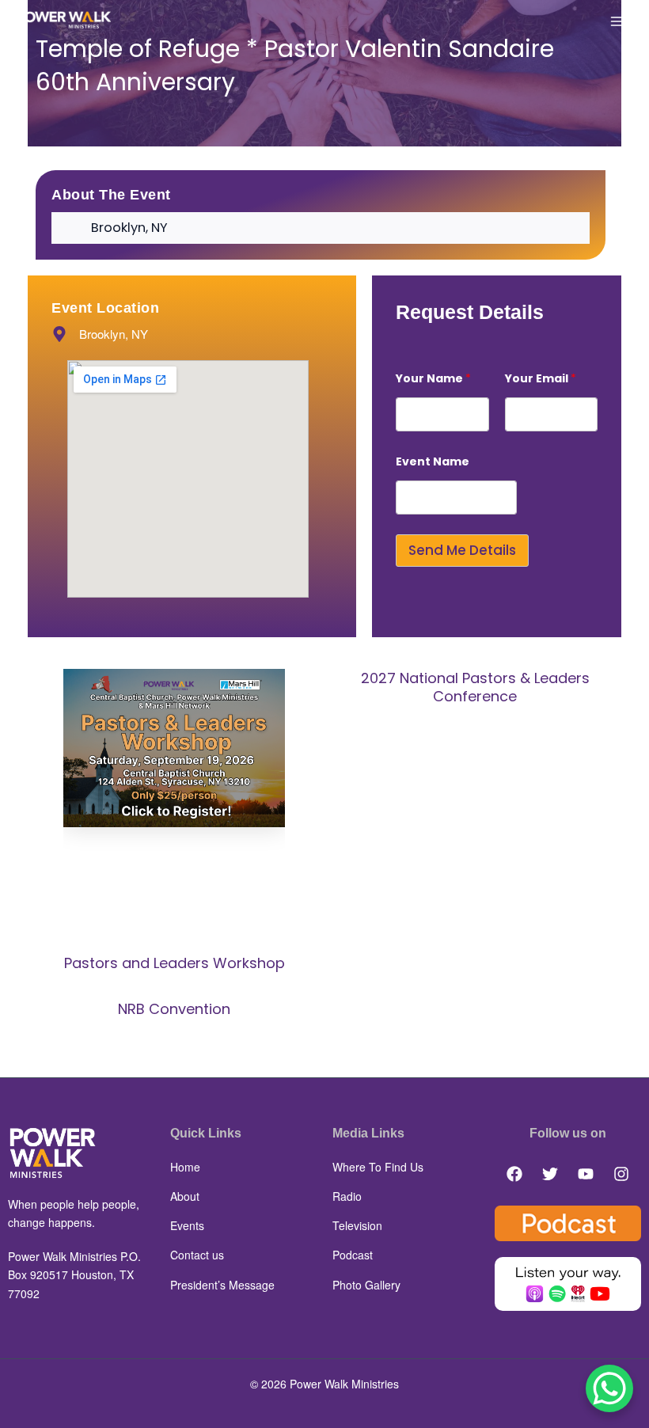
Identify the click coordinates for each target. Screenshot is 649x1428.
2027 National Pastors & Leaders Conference (475, 687)
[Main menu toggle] (617, 21)
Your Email (540, 378)
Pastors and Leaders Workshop (174, 963)
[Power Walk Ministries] (63, 20)
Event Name (432, 462)
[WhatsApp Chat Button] (609, 1388)
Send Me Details (462, 550)
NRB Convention (174, 1009)
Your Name (433, 378)
